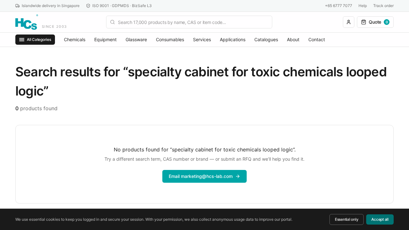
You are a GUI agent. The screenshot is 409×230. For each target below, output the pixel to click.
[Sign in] (348, 22)
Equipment (105, 39)
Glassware (136, 39)
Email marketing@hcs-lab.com (201, 176)
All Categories (39, 39)
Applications (232, 39)
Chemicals (74, 39)
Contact (316, 39)
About (293, 39)
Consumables (170, 39)
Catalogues (266, 39)
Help (363, 5)
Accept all (380, 219)
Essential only (347, 219)
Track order (383, 5)
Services (202, 39)
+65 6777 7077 (338, 5)
